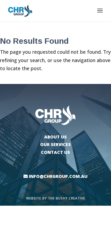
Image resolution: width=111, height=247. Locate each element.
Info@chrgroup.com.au (58, 176)
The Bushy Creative (66, 198)
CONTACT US (55, 152)
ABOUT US (55, 137)
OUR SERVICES (55, 144)
